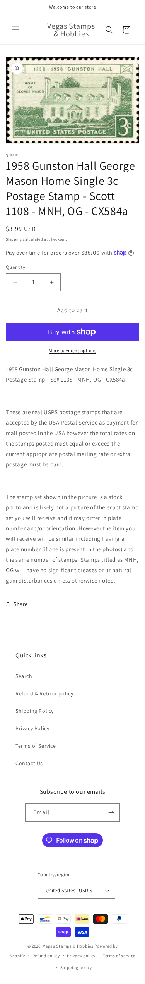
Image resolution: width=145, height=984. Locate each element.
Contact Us (29, 763)
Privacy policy (81, 955)
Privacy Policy (32, 728)
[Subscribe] (110, 812)
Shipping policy (76, 967)
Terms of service (119, 955)
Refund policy (46, 955)
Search (23, 676)
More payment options (72, 350)
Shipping (14, 239)
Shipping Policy (34, 710)
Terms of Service (35, 745)
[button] (15, 29)
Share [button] (21, 603)
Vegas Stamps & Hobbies (68, 946)
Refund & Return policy (44, 693)
